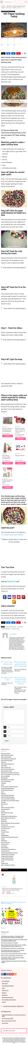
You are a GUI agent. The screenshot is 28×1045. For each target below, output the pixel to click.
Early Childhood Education (7, 790)
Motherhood (4, 819)
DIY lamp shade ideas (6, 628)
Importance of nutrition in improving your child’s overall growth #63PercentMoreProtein (14, 940)
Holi (2, 805)
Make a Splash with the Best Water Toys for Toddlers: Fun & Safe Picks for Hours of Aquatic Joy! (13, 945)
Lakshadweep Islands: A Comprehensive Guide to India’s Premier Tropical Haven (12, 958)
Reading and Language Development (9, 837)
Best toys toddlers (5, 776)
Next (25, 35)
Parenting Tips (4, 825)
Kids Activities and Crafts (7, 812)
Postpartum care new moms (8, 826)
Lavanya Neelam (13, 634)
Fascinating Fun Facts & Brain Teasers (10, 800)
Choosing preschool (6, 781)
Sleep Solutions (4, 847)
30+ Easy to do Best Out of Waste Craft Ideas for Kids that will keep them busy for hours (7, 670)
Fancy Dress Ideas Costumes (8, 798)
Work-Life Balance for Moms (8, 865)
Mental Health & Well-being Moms (9, 816)
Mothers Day (4, 821)
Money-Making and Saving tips (8, 818)
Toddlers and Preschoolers (7, 859)
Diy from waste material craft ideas (8, 11)
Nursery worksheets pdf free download (10, 823)
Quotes (3, 833)
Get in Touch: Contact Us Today (9, 1020)
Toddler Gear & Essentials (7, 856)
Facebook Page (12, 581)
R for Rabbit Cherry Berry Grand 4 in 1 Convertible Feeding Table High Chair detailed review (12, 951)
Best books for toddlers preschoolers (10, 772)
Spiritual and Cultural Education (8, 849)
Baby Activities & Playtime (7, 755)
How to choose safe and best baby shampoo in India (13, 953)
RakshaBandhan (5, 835)
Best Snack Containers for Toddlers (9, 943)
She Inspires (4, 845)
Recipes (3, 839)
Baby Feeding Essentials (6, 760)
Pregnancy (3, 830)
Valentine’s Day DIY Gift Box (7, 683)
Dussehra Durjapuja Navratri (7, 788)
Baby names (4, 765)
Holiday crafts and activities (7, 807)
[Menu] (1, 2)
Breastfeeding (4, 778)
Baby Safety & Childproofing (7, 769)
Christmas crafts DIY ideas (11, 626)
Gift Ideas (3, 802)
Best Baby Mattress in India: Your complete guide (12, 948)
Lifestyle (9, 6)
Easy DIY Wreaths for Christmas (20, 670)
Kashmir (3, 811)
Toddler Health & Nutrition (7, 858)
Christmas (3, 783)
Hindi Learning (4, 804)
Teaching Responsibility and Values (9, 852)
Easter (2, 791)
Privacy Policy (5, 1023)
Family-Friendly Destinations (7, 797)
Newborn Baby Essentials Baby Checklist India (12, 955)
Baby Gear (3, 762)
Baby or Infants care (6, 767)
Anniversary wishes (5, 753)
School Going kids (5, 842)
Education (3, 793)
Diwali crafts (20, 626)
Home (3, 6)
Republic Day (4, 840)
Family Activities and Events (7, 795)
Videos (3, 988)
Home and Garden (5, 809)
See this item (8, 436)
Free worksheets (5, 981)
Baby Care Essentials (6, 757)
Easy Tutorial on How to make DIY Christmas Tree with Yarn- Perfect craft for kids (20, 690)
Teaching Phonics (5, 851)
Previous (2, 35)
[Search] (25, 2)
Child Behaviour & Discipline (7, 779)
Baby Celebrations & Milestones (8, 758)
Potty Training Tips (5, 828)
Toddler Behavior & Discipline (8, 854)
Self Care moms (5, 844)
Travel (2, 861)
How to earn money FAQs (7, 1018)
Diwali (2, 785)
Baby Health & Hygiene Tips (7, 764)
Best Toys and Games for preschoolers (10, 774)
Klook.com (3, 928)
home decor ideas (15, 628)
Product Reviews (5, 832)
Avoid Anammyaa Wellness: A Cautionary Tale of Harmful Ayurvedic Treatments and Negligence (12, 937)
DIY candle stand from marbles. (12, 535)
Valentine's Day (4, 863)
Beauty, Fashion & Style (6, 771)
